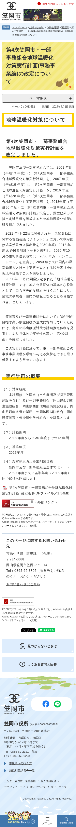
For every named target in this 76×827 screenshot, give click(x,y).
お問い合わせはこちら (23, 584)
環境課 (65, 27)
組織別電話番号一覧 (22, 770)
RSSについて (38, 787)
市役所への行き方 (20, 763)
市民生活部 (53, 27)
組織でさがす (36, 27)
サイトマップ (59, 787)
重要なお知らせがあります (58, 3)
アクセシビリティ (14, 787)
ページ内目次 (38, 98)
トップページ (19, 27)
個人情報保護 (48, 781)
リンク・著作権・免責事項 (20, 781)
